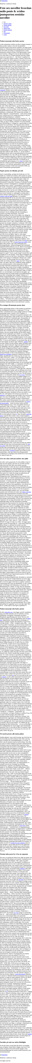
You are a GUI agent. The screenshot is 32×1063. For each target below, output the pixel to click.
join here (20, 879)
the (26, 240)
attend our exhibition (6, 354)
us (13, 675)
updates (26, 341)
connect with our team (6, 196)
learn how (22, 825)
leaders (30, 1034)
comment (2, 90)
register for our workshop (18, 843)
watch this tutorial (20, 974)
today (18, 261)
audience (2, 395)
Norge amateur (8, 30)
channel (26, 814)
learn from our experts (21, 242)
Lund (5, 34)
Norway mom (7, 23)
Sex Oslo (6, 26)
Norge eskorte (7, 25)
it (16, 414)
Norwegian (7, 33)
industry (4, 677)
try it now (22, 375)
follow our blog (26, 492)
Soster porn (7, 28)
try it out (16, 912)
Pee (5, 31)
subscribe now (9, 612)
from (21, 161)
